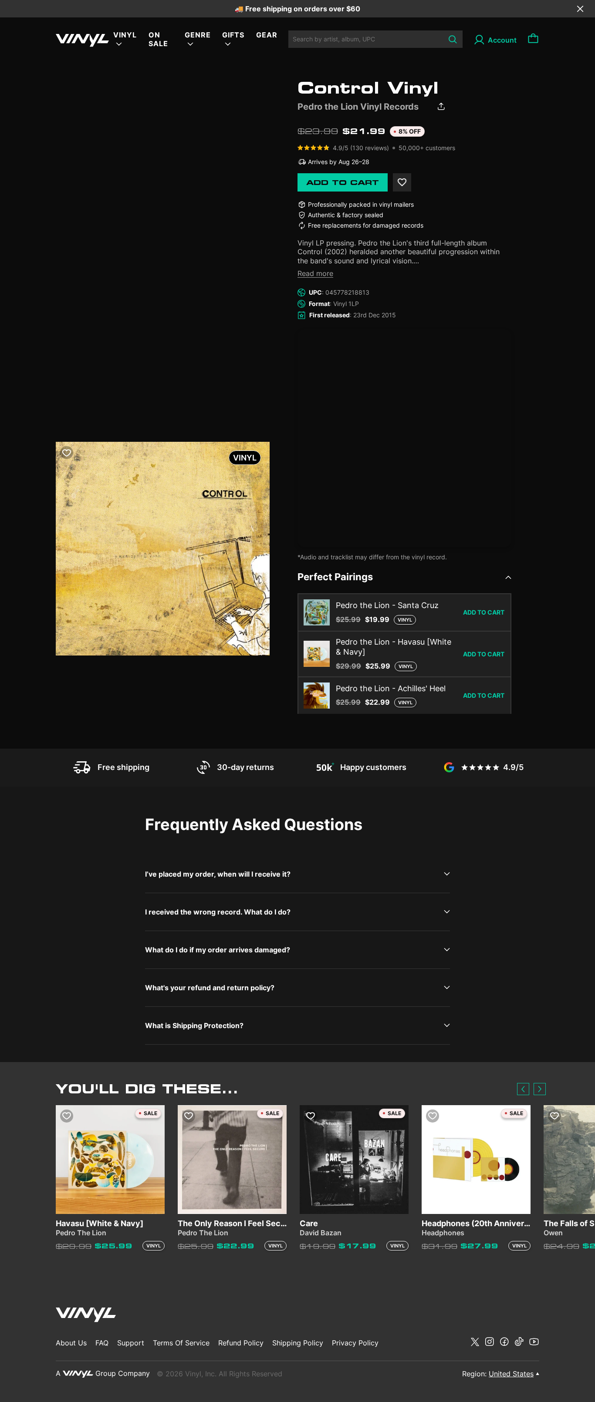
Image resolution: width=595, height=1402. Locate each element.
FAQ (101, 1342)
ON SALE (158, 39)
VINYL (125, 34)
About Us (71, 1342)
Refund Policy (241, 1342)
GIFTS (233, 34)
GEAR (266, 34)
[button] (523, 1089)
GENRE (198, 34)
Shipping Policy (297, 1342)
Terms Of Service (181, 1342)
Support (130, 1342)
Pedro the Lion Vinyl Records (358, 106)
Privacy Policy (355, 1342)
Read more (315, 273)
